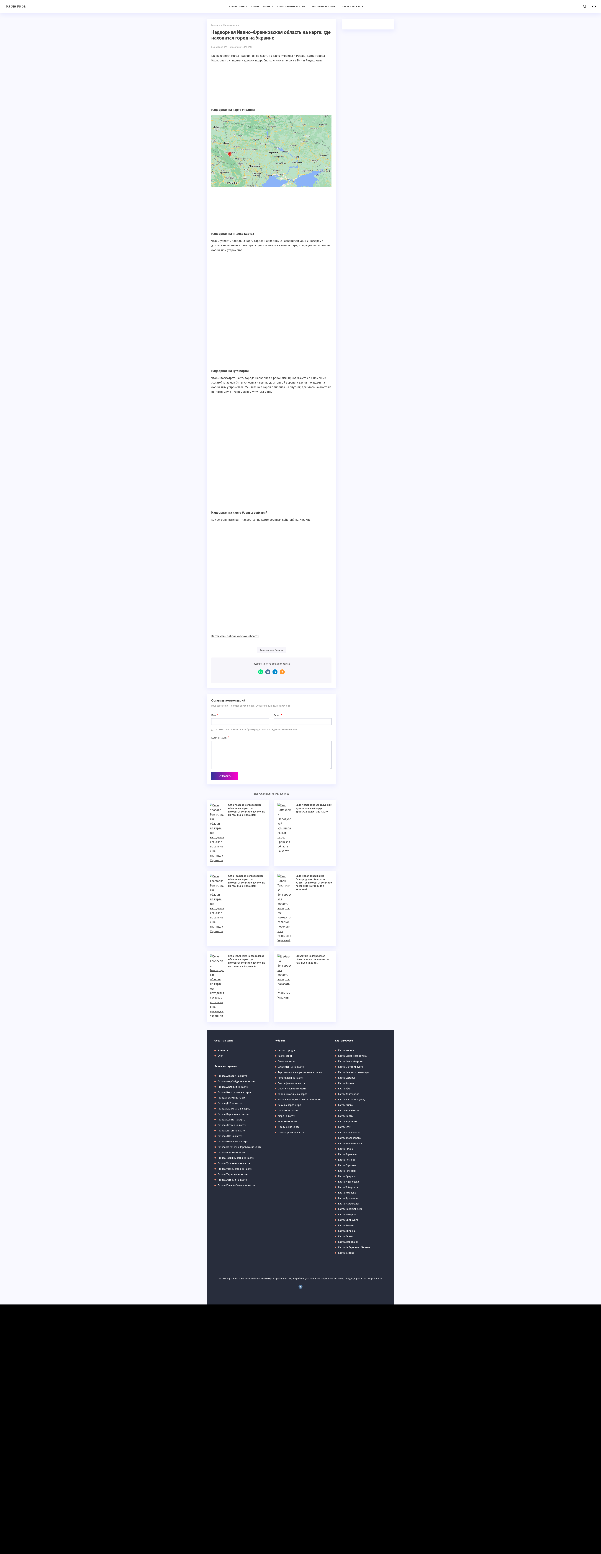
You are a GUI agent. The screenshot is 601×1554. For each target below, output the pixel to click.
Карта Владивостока (350, 1143)
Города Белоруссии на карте (234, 1092)
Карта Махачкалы (348, 1203)
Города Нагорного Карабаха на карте (240, 1147)
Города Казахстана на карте (234, 1108)
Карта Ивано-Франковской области (235, 636)
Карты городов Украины (271, 650)
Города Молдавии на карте (233, 1141)
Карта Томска (346, 1148)
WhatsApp (260, 671)
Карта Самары (346, 1077)
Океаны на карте (288, 1110)
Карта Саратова (347, 1165)
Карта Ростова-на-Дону (351, 1099)
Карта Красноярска (349, 1137)
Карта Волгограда (348, 1094)
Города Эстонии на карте (232, 1179)
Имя (214, 715)
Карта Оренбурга (348, 1219)
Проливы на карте (289, 1126)
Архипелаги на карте (290, 1077)
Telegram (274, 671)
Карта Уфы (344, 1088)
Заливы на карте (288, 1121)
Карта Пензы (345, 1236)
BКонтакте (300, 1287)
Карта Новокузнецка (350, 1208)
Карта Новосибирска (350, 1061)
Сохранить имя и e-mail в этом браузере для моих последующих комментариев (256, 729)
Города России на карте (232, 1152)
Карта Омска (345, 1105)
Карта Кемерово (347, 1214)
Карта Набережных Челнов (354, 1247)
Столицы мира (286, 1061)
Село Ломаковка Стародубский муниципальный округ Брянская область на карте (314, 808)
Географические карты (291, 1083)
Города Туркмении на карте (234, 1163)
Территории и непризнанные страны (300, 1072)
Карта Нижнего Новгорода (353, 1072)
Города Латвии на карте (232, 1125)
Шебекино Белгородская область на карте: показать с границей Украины (313, 959)
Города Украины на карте (233, 1174)
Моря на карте (286, 1116)
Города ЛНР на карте (230, 1136)
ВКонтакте (267, 671)
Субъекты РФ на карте (291, 1066)
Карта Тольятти (347, 1170)
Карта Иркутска (347, 1176)
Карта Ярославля (348, 1198)
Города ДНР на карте (230, 1103)
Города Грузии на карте (232, 1097)
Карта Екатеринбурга (350, 1066)
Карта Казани (346, 1083)
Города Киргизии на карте (233, 1114)
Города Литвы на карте (231, 1130)
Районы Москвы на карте (292, 1094)
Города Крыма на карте (231, 1119)
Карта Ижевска (347, 1192)
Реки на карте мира (289, 1105)
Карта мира (16, 6)
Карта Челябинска (349, 1110)
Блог (220, 1055)
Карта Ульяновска (348, 1181)
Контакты (223, 1050)
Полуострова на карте (291, 1132)
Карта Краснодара (349, 1132)
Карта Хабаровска (348, 1187)
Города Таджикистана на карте (236, 1157)
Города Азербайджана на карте (236, 1081)
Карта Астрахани (348, 1241)
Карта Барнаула (347, 1154)
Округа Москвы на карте (292, 1088)
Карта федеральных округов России (299, 1099)
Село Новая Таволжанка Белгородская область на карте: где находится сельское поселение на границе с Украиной (314, 882)
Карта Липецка (347, 1230)
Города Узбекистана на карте (235, 1168)
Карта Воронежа (347, 1121)
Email (278, 715)
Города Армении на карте (233, 1086)
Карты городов (286, 1050)
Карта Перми (345, 1116)
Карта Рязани (346, 1225)
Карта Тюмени (346, 1159)
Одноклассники (282, 671)
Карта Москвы (346, 1050)
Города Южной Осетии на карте (236, 1185)
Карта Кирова (346, 1252)
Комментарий (220, 737)
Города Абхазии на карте (232, 1075)
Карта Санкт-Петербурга (352, 1055)
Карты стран (285, 1055)
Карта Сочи (344, 1126)
